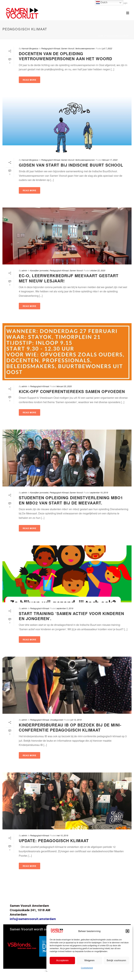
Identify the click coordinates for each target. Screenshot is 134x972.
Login (124, 2)
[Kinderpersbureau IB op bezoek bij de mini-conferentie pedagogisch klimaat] (67, 685)
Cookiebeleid (87, 967)
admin (24, 270)
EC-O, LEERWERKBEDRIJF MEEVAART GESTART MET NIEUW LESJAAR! (68, 278)
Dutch (103, 2)
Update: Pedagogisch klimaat (54, 840)
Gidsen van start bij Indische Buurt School (71, 165)
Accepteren (62, 960)
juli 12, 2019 (76, 719)
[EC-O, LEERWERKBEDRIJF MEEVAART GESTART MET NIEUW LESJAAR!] (67, 236)
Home (101, 36)
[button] (127, 931)
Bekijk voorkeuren (116, 960)
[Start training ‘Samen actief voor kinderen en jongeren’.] (67, 573)
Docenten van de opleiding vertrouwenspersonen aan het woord (65, 56)
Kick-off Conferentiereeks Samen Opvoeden (72, 391)
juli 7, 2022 (107, 48)
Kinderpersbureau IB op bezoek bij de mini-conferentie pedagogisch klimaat (70, 727)
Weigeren (89, 960)
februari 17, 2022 (109, 159)
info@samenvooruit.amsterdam (33, 919)
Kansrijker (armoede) (39, 270)
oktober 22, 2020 (97, 270)
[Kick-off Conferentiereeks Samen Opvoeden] (67, 351)
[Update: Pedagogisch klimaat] (67, 800)
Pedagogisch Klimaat (117, 36)
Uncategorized (56, 719)
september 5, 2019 (65, 608)
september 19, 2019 (99, 492)
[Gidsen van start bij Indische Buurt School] (67, 125)
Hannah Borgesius (30, 48)
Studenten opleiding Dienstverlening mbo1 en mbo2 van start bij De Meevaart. (71, 500)
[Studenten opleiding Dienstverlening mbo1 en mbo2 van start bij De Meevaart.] (67, 458)
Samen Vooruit (67, 48)
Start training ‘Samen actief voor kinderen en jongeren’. (71, 616)
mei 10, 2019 (62, 835)
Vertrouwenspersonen (85, 48)
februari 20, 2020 (64, 386)
